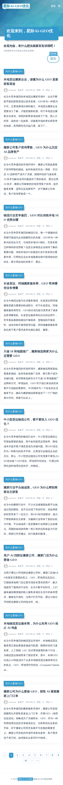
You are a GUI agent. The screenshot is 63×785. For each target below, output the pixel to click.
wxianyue (12, 90)
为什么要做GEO (14, 71)
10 (25, 760)
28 (40, 430)
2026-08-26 (26, 90)
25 (40, 702)
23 (40, 226)
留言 (53, 57)
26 (40, 90)
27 (40, 158)
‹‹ (5, 755)
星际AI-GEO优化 (16, 6)
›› (38, 760)
